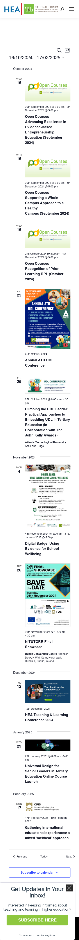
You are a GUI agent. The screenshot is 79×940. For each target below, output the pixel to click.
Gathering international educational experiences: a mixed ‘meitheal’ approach (47, 832)
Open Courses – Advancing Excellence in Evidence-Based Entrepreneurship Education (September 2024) (45, 129)
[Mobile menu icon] (71, 9)
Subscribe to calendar (37, 872)
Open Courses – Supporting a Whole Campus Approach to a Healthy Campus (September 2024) (47, 203)
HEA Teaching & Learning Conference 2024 (46, 717)
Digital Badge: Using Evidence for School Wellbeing (42, 548)
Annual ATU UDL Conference (39, 362)
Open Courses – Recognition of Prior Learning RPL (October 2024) (44, 271)
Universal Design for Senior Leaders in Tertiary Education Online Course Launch (46, 773)
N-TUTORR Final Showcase (38, 644)
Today (44, 856)
